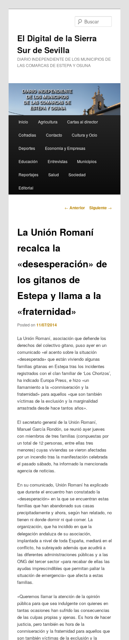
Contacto (54, 135)
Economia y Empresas (65, 148)
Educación (28, 161)
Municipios (87, 161)
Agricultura (48, 121)
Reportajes (28, 174)
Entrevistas (57, 161)
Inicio (23, 121)
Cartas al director (82, 121)
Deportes (27, 148)
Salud (53, 174)
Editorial (26, 187)
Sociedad (77, 174)
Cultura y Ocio (84, 135)
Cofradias (27, 135)
